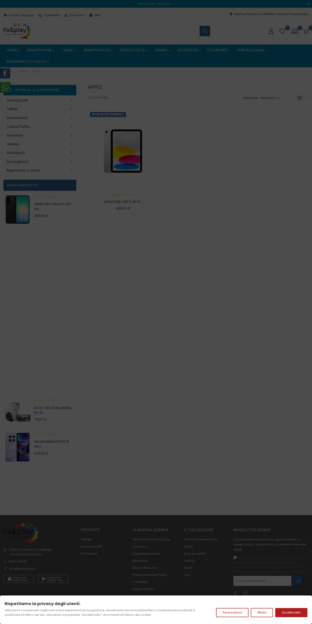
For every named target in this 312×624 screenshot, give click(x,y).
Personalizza (232, 612)
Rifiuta (261, 612)
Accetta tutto (291, 612)
